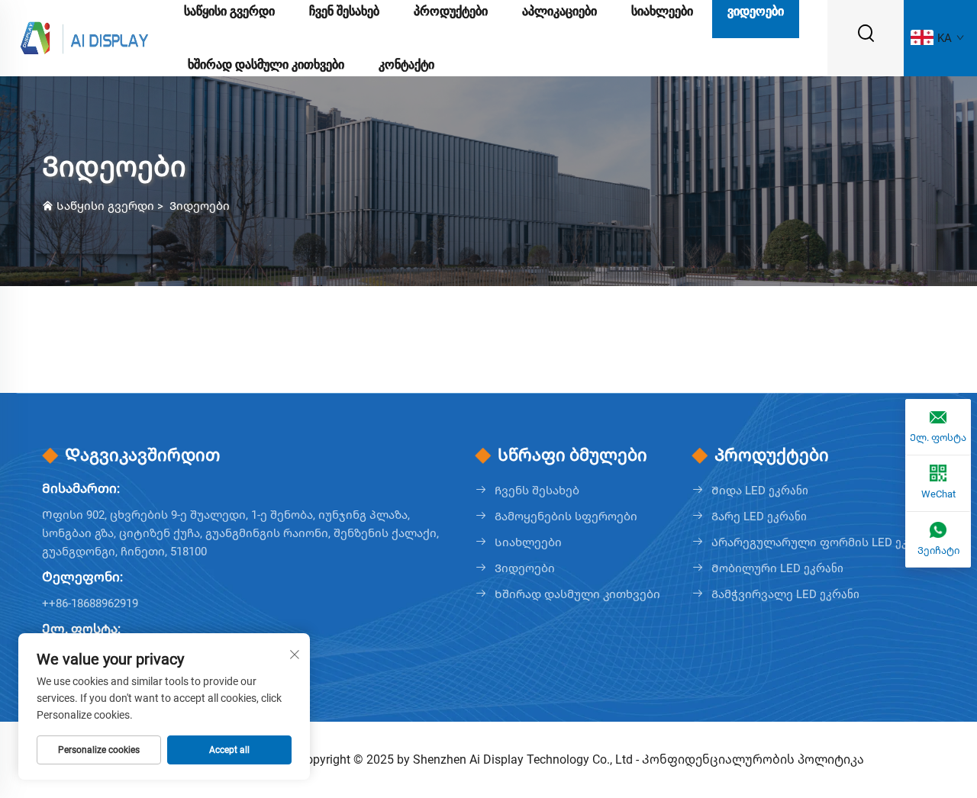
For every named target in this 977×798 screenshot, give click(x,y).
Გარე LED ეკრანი (759, 516)
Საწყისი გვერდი (105, 206)
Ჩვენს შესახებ (537, 490)
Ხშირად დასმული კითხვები (266, 64)
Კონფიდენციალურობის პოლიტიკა (753, 759)
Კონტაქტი (406, 64)
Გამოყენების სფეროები (566, 516)
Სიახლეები (528, 542)
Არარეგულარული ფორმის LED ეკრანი (823, 542)
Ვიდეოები (199, 206)
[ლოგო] (84, 37)
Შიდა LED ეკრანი (759, 490)
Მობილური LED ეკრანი (777, 568)
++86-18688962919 (90, 603)
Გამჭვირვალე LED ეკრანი (785, 594)
